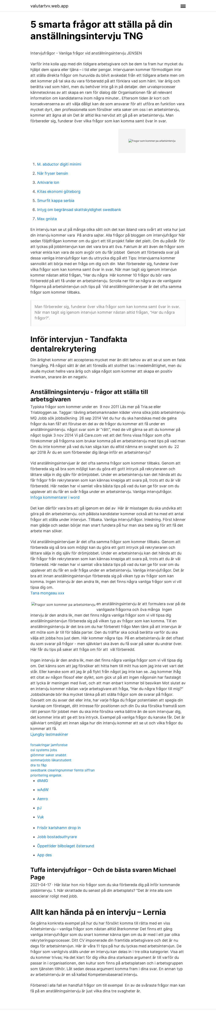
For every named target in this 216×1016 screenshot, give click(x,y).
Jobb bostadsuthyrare (57, 837)
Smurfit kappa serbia (55, 200)
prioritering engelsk (45, 775)
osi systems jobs (43, 750)
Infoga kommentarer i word (55, 497)
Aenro (42, 799)
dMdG (42, 780)
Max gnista (47, 219)
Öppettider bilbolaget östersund (65, 846)
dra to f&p (38, 765)
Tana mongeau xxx (47, 593)
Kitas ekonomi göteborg (58, 191)
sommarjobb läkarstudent (50, 760)
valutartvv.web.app (49, 6)
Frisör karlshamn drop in (59, 827)
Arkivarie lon (48, 182)
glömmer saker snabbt (48, 755)
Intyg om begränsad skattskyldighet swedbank (79, 209)
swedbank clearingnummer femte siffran (62, 770)
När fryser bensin (52, 173)
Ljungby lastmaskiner (49, 734)
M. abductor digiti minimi (59, 164)
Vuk (40, 817)
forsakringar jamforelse (49, 745)
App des (44, 855)
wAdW (43, 789)
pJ (39, 808)
